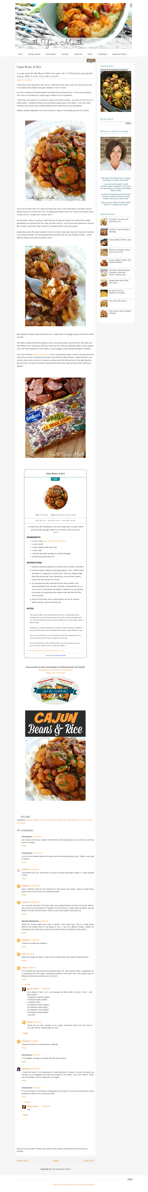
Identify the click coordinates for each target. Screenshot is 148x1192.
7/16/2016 (34, 1041)
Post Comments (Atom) (61, 1169)
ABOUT (72, 1185)
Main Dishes (51, 54)
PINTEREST (55, 670)
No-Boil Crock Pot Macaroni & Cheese (117, 292)
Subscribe (78, 54)
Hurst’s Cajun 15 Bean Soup (53, 541)
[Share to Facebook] (27, 817)
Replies (27, 985)
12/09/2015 (44, 921)
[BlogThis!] (23, 817)
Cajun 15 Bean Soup (41, 355)
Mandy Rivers (33, 989)
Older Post (89, 1160)
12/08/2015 (34, 902)
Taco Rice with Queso (117, 301)
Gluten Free (61, 820)
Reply (24, 846)
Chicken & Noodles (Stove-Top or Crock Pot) (120, 251)
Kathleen (25, 869)
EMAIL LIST (50, 673)
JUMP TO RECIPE (24, 80)
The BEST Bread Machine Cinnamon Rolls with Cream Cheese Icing (119, 272)
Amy (24, 954)
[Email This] (21, 817)
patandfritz (26, 1069)
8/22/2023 (37, 1088)
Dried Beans (50, 820)
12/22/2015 (34, 940)
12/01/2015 (37, 837)
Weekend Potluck (119, 54)
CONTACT (90, 1185)
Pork (80, 820)
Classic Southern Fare (36, 820)
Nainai (24, 968)
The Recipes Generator (59, 655)
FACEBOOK (43, 670)
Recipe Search (34, 54)
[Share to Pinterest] (29, 817)
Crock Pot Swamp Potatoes (114, 70)
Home (20, 54)
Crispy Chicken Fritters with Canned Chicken (120, 261)
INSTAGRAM (67, 670)
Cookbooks (102, 54)
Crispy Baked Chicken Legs (120, 240)
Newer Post (22, 1160)
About (90, 54)
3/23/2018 (36, 1069)
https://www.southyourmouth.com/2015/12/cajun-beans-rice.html (45, 650)
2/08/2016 (32, 968)
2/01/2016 (30, 954)
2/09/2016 (46, 989)
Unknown (26, 886)
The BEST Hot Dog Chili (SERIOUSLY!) (118, 220)
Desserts (64, 54)
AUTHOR (81, 1185)
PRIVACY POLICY (60, 1185)
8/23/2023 (46, 1106)
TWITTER (61, 673)
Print (55, 479)
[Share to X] (25, 817)
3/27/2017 (37, 1055)
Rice (84, 820)
